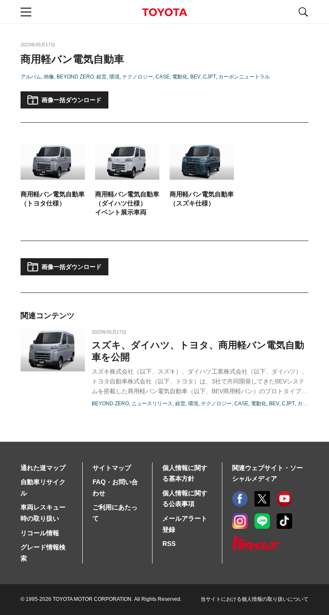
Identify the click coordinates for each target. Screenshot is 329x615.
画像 (49, 77)
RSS (169, 543)
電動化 (180, 77)
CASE (163, 77)
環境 (114, 77)
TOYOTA (164, 12)
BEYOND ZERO (75, 77)
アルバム (31, 77)
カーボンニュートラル (244, 77)
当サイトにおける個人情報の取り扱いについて (254, 599)
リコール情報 (40, 533)
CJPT (209, 77)
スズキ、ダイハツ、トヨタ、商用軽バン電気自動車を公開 (198, 351)
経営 (101, 77)
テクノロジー (137, 77)
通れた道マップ (43, 467)
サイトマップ (112, 467)
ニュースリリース (152, 404)
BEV (195, 77)
